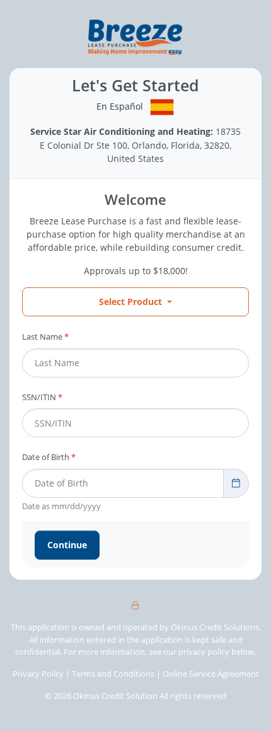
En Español (119, 106)
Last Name (45, 336)
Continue (67, 545)
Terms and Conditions (114, 673)
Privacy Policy (38, 673)
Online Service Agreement (211, 673)
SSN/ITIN (42, 397)
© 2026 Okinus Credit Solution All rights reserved (135, 695)
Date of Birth (49, 457)
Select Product (130, 302)
